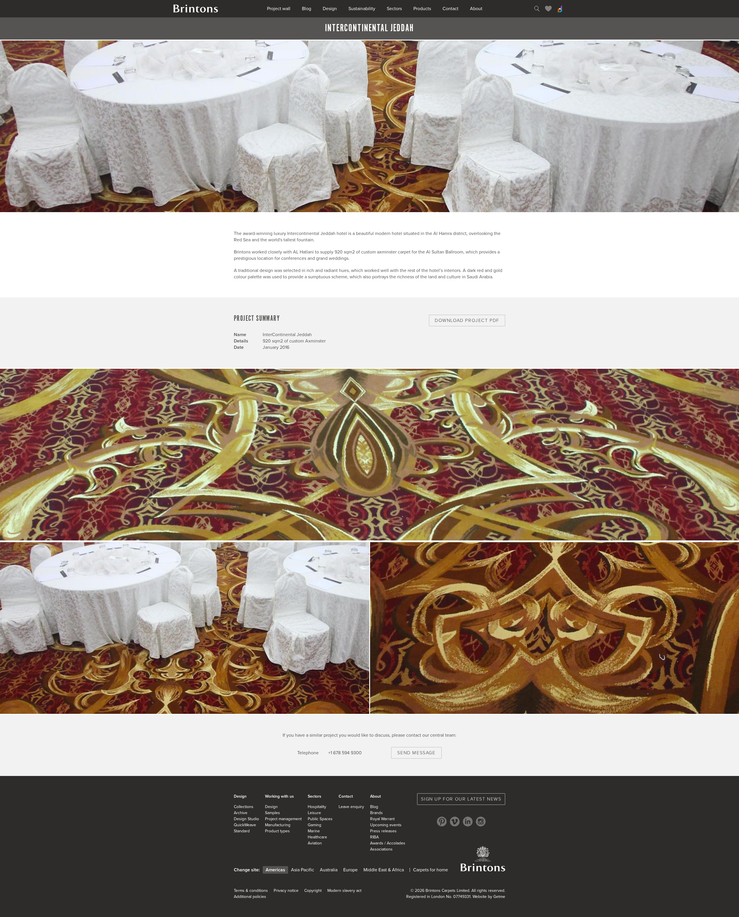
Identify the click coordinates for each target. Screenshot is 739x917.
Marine (314, 831)
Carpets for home (430, 870)
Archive (240, 812)
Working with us (279, 796)
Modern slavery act (344, 890)
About (476, 9)
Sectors (394, 9)
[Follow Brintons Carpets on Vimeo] (455, 821)
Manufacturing (277, 824)
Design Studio (246, 818)
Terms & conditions (251, 890)
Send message (416, 753)
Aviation (315, 843)
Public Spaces (320, 818)
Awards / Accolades (387, 843)
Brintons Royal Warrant (482, 858)
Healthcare (317, 837)
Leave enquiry (351, 806)
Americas (275, 870)
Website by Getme (489, 896)
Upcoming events (386, 824)
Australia (328, 870)
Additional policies (250, 896)
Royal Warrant (382, 818)
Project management (283, 818)
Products (422, 9)
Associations (381, 849)
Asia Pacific (302, 870)
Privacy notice (286, 890)
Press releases (383, 831)
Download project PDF (467, 320)
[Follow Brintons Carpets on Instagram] (481, 821)
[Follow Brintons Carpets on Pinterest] (442, 821)
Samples (272, 812)
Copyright (313, 890)
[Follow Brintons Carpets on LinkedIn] (468, 821)
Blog (306, 9)
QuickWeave (245, 824)
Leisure (314, 812)
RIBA (374, 837)
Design (330, 9)
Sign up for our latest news (461, 799)
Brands (376, 812)
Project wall (278, 9)
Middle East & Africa (383, 870)
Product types (277, 831)
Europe (350, 870)
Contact (450, 9)
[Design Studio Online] (560, 8)
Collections (243, 806)
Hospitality (317, 806)
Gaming (314, 824)
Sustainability (361, 9)
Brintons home (195, 8)
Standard (242, 831)
